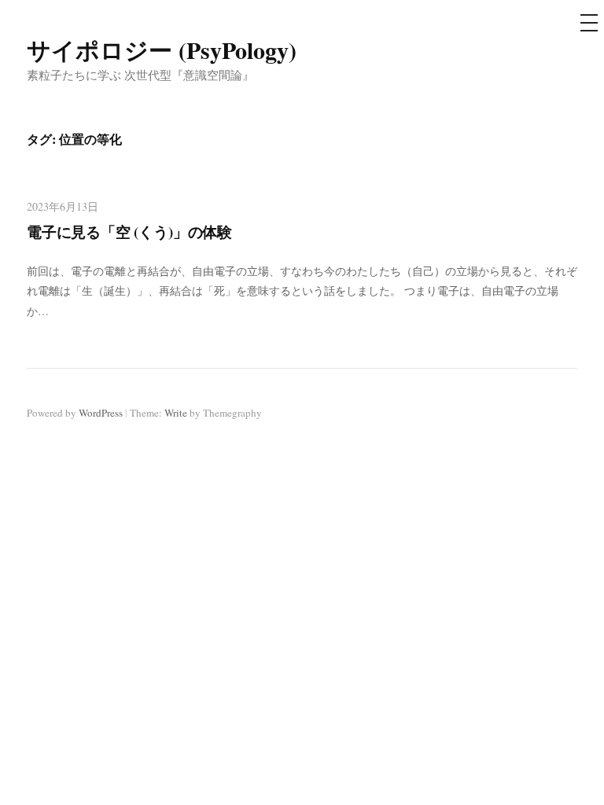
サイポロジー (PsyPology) (161, 49)
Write (175, 413)
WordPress (101, 413)
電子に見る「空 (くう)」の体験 (129, 231)
